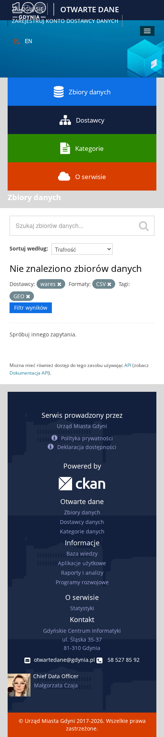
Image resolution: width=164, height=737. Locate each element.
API (127, 365)
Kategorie (89, 148)
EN (28, 41)
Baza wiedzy (82, 553)
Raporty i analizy (82, 572)
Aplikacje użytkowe (82, 563)
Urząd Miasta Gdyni (82, 426)
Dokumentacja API (29, 373)
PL (17, 41)
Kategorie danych (82, 531)
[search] (144, 225)
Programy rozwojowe (82, 582)
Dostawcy (90, 120)
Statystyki (82, 608)
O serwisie (90, 176)
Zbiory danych (90, 91)
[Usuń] (59, 284)
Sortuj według (28, 248)
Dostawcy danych (82, 521)
